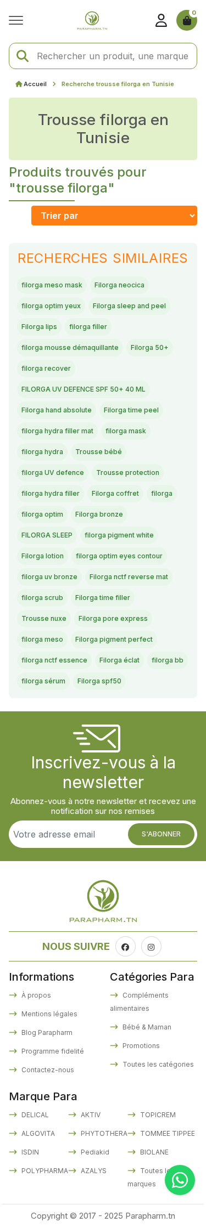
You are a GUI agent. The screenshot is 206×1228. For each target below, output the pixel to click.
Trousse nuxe (43, 618)
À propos (35, 995)
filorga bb (167, 660)
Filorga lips (39, 326)
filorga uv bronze (49, 577)
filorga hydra (42, 452)
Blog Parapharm (46, 1032)
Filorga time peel (131, 410)
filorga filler (88, 326)
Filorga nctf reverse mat (129, 577)
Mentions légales (48, 1014)
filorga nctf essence (54, 660)
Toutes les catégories (157, 1064)
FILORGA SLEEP (47, 535)
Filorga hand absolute (56, 410)
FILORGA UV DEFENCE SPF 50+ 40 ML (83, 389)
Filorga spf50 (99, 681)
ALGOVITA (37, 1133)
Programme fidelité (52, 1051)
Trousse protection (127, 472)
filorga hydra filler (50, 493)
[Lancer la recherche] (22, 56)
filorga (161, 493)
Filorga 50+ (150, 347)
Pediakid (94, 1152)
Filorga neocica (119, 285)
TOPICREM (157, 1115)
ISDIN (29, 1152)
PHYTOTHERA (103, 1133)
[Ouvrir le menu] (19, 20)
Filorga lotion (42, 556)
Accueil (35, 84)
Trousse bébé (98, 452)
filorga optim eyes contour (119, 556)
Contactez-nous (47, 1070)
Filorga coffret (115, 493)
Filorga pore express (113, 618)
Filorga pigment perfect (114, 639)
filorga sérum (43, 681)
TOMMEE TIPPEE (166, 1133)
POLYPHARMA (44, 1171)
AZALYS (93, 1171)
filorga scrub (42, 597)
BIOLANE (153, 1152)
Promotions (140, 1046)
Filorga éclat (119, 660)
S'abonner (161, 833)
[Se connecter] (161, 20)
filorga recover (46, 368)
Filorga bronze (99, 514)
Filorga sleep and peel (129, 306)
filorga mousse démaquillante (70, 347)
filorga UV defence (52, 472)
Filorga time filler (102, 597)
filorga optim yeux (51, 306)
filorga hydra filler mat (57, 431)
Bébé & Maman (146, 1027)
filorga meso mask (51, 285)
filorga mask (125, 431)
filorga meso (42, 639)
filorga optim (42, 514)
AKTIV (90, 1115)
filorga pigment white (119, 535)
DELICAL (34, 1115)
